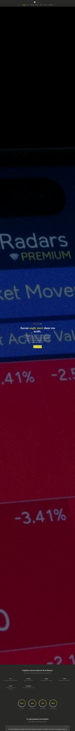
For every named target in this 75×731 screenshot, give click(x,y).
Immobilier (51, 4)
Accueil (23, 4)
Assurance (32, 4)
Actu (28, 4)
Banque (37, 4)
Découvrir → (37, 346)
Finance (45, 4)
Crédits (41, 4)
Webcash (37, 2)
